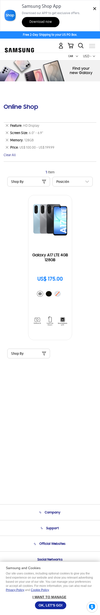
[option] (40, 294)
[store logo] (19, 44)
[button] (77, 56)
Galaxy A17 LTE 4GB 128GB (50, 257)
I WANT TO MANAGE (49, 597)
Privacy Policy (15, 590)
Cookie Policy (40, 590)
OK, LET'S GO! (51, 605)
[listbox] (50, 294)
